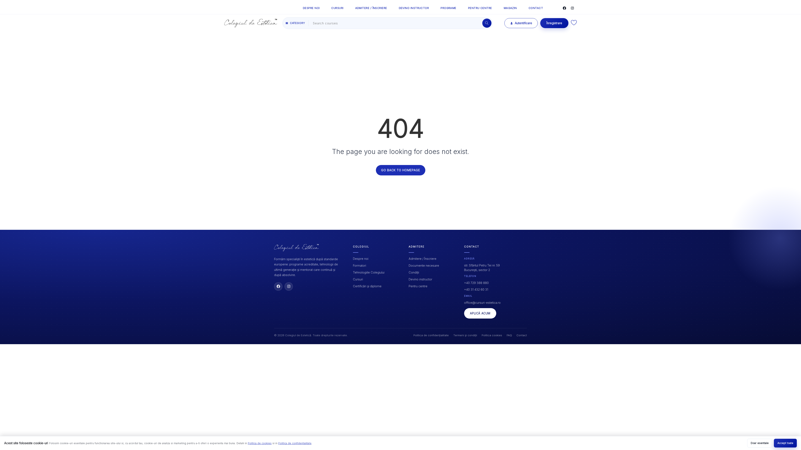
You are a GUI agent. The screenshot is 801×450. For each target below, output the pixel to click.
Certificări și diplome (367, 286)
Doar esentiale (760, 443)
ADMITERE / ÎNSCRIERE (371, 8)
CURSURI (337, 8)
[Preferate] (574, 24)
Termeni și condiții (465, 335)
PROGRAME (448, 8)
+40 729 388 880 (476, 283)
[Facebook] (564, 8)
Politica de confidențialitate (431, 335)
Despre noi (360, 258)
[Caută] (486, 23)
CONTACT (536, 8)
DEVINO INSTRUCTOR (414, 8)
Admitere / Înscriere (422, 258)
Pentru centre (418, 286)
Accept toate (785, 443)
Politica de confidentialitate (294, 443)
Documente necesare (424, 265)
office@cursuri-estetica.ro (482, 302)
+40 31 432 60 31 (476, 289)
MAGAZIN (510, 8)
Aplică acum (480, 313)
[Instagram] (572, 8)
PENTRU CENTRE (480, 8)
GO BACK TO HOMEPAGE (400, 170)
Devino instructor (420, 279)
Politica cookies (492, 335)
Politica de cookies (260, 443)
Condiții (414, 272)
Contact (521, 335)
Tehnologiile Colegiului (368, 272)
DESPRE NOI (311, 8)
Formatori (359, 265)
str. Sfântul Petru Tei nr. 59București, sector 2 (482, 268)
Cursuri (358, 279)
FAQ (509, 335)
